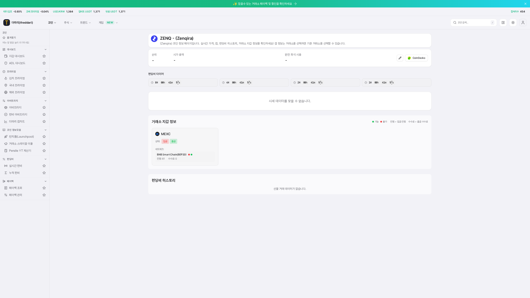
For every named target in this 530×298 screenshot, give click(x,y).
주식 (66, 22)
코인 (50, 22)
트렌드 (83, 22)
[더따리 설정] (513, 22)
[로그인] (523, 22)
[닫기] (525, 4)
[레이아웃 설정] (503, 22)
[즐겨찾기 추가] (44, 56)
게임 (106, 22)
